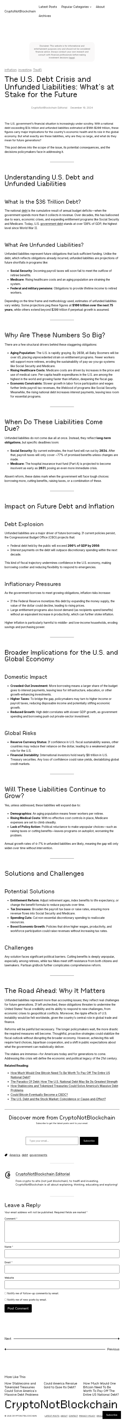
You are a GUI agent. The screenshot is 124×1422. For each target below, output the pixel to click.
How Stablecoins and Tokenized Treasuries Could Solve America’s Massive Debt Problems (21, 1389)
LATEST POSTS (52, 1416)
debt (25, 210)
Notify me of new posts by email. (27, 1299)
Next (8, 1339)
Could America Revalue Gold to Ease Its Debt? (60, 1385)
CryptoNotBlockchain (20, 11)
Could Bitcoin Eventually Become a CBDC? (39, 1094)
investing (24, 70)
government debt (51, 224)
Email (8, 1262)
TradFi (37, 70)
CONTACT (73, 1416)
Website (9, 1277)
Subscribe (89, 1140)
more (72, 57)
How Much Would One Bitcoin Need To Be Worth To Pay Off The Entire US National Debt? (101, 1389)
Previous (113, 1349)
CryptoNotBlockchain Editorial (43, 1173)
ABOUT (64, 1416)
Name (9, 1246)
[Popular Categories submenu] (90, 7)
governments (38, 1155)
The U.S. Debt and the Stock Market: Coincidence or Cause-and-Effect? (58, 1099)
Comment (11, 1218)
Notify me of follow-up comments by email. (33, 1293)
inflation (11, 70)
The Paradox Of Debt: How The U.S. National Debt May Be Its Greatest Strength (64, 1081)
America (15, 1155)
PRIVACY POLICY (87, 1416)
